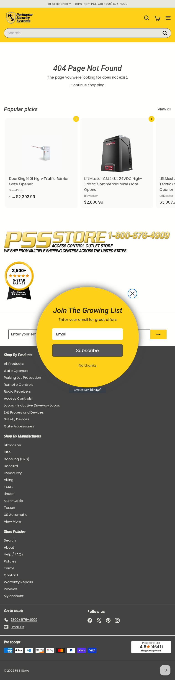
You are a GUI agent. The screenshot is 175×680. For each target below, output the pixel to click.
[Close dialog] (132, 293)
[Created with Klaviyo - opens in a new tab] (87, 390)
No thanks (88, 365)
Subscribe (87, 350)
